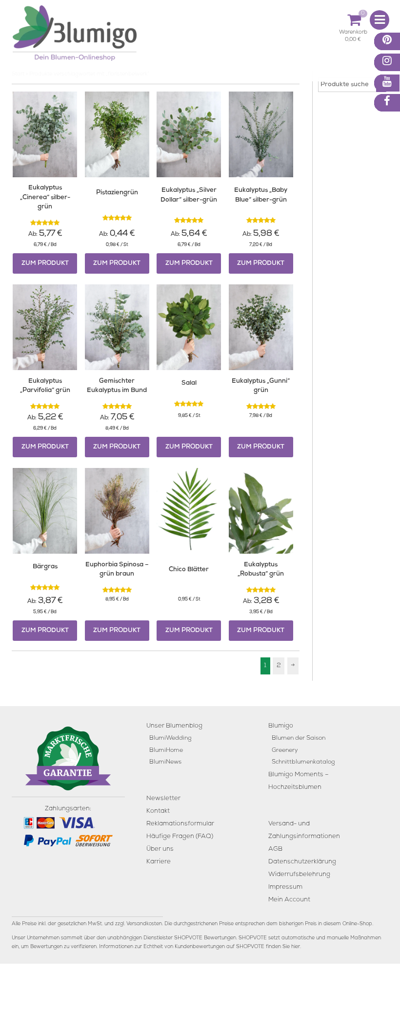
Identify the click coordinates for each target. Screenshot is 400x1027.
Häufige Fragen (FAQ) (179, 837)
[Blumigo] (75, 36)
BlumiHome (166, 750)
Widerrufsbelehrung (299, 875)
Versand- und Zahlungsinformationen (304, 830)
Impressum (285, 887)
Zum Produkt (45, 264)
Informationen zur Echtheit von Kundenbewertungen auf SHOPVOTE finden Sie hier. (200, 947)
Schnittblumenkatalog (303, 762)
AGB (275, 849)
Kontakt (158, 811)
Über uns (160, 849)
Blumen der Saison (298, 738)
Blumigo (280, 726)
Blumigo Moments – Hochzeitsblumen (298, 781)
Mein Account (289, 900)
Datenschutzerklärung (302, 862)
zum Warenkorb (353, 34)
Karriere (158, 862)
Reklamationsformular (180, 824)
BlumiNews (165, 762)
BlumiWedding (170, 738)
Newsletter (163, 799)
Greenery (285, 750)
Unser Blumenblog (174, 726)
